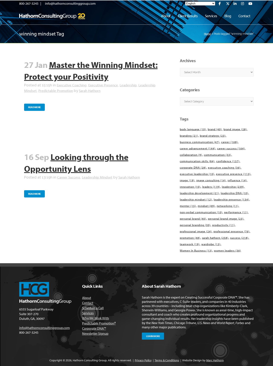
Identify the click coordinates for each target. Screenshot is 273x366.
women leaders (227, 250)
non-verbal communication (201, 212)
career (229, 142)
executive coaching (224, 167)
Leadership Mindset (97, 177)
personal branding (195, 225)
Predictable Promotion (55, 90)
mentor (188, 205)
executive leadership (197, 174)
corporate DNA (193, 167)
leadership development (199, 193)
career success (231, 148)
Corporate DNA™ (94, 328)
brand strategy (213, 135)
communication (217, 154)
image (187, 180)
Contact (87, 303)
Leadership (128, 85)
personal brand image (226, 218)
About (86, 298)
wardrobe (211, 244)
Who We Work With (95, 318)
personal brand (193, 218)
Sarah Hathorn (89, 90)
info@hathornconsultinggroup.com (70, 3)
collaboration (191, 154)
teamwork (190, 244)
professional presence (231, 231)
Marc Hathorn (215, 360)
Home (207, 33)
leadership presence (231, 199)
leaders (211, 186)
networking (227, 205)
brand (215, 129)
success (239, 237)
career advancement (197, 148)
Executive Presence (103, 85)
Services (88, 313)
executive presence (233, 174)
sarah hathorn (215, 237)
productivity (223, 225)
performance (236, 212)
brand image (235, 129)
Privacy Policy (143, 360)
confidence (228, 161)
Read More (34, 107)
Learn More (153, 336)
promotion (190, 237)
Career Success (68, 177)
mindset (206, 205)
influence (237, 180)
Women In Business (196, 250)
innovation (190, 186)
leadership (233, 186)
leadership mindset (196, 199)
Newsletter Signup (95, 333)
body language (193, 129)
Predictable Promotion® (99, 323)
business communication (199, 142)
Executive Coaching (72, 85)
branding (189, 135)
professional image (196, 231)
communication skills (197, 161)
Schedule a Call (93, 308)
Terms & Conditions (167, 360)
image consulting (211, 180)
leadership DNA (234, 193)
